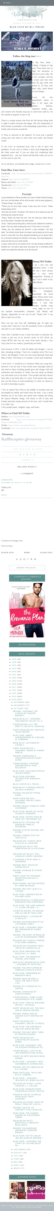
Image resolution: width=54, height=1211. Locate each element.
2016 (14, 690)
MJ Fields (37, 449)
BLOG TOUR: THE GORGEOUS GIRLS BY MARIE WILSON (27, 1028)
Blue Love (25, 449)
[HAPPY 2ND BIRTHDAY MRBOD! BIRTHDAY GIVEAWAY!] (18, 1190)
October (19, 708)
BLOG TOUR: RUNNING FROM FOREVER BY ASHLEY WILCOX (28, 1090)
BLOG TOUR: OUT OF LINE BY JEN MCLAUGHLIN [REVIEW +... (29, 1137)
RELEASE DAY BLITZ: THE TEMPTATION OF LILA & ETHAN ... (28, 849)
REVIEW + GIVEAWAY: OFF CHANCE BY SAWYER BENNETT (25, 713)
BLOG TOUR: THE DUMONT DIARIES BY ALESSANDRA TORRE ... (26, 1115)
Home (27, 552)
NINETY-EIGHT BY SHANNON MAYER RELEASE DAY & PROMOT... (26, 878)
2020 (14, 678)
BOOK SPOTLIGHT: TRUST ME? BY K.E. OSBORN (27, 1074)
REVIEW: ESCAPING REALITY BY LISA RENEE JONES (28, 923)
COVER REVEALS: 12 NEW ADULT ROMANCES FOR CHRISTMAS (29, 901)
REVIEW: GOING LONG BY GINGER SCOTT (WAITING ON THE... (28, 1016)
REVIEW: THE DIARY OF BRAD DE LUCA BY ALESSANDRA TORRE (29, 936)
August (18, 1153)
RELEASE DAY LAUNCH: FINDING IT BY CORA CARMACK (29, 942)
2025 (14, 662)
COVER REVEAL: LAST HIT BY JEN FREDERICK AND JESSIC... (29, 1052)
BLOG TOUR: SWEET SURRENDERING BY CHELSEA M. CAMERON (28, 737)
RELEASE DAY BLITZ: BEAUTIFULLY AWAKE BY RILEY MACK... (26, 1123)
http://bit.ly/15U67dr (21, 185)
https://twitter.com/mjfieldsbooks (21, 425)
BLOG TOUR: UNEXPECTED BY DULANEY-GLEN (27, 896)
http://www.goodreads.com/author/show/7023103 (31, 428)
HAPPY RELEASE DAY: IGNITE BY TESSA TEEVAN (28, 731)
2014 (14, 696)
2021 (14, 675)
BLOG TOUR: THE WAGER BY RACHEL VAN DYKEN (26, 958)
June (17, 1159)
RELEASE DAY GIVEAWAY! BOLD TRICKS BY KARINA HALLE (28, 947)
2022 (14, 671)
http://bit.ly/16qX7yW (17, 188)
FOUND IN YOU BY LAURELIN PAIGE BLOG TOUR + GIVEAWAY (27, 1097)
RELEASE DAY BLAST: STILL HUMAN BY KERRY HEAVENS (28, 855)
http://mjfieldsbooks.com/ (19, 416)
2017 (14, 687)
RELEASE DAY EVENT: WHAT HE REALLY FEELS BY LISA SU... (28, 1103)
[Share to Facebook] (23, 454)
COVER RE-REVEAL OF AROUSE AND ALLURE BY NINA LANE (28, 912)
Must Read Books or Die (22, 1206)
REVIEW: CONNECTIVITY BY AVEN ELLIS (26, 837)
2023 (14, 668)
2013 (14, 699)
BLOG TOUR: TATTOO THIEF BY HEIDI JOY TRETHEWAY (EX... (28, 818)
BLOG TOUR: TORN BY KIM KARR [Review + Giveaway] (28, 1004)
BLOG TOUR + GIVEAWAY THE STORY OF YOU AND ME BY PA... (27, 1143)
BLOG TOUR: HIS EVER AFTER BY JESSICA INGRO (29, 772)
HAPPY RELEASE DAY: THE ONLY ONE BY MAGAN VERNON (28, 1009)
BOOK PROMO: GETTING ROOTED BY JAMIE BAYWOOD (29, 885)
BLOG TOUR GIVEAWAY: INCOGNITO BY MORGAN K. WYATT (27, 779)
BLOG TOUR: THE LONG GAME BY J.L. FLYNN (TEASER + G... (29, 907)
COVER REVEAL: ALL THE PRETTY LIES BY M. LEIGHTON (28, 725)
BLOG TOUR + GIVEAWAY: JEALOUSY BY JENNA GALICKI (28, 1079)
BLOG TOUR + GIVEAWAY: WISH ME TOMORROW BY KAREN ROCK (28, 929)
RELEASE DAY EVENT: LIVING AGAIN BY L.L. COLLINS (27, 1085)
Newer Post (7, 552)
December (19, 702)
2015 (14, 693)
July (16, 1156)
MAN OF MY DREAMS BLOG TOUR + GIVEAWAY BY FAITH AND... (29, 963)
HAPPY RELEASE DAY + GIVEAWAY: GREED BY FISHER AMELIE (28, 750)
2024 (14, 665)
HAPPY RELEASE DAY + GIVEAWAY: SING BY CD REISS (28, 1022)
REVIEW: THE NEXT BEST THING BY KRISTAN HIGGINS (28, 1033)
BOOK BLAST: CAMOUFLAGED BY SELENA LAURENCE (28, 788)
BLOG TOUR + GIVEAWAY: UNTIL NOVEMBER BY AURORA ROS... (29, 1063)
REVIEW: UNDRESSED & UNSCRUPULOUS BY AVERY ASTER (27, 758)
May (16, 1162)
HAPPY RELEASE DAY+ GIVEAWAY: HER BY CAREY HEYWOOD (27, 801)
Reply (4, 495)
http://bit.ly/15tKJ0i (25, 182)
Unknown (7, 480)
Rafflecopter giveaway (21, 439)
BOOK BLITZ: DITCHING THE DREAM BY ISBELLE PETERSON (26, 824)
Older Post (46, 552)
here (38, 56)
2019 (14, 681)
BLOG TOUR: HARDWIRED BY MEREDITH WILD (27, 974)
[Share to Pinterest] (27, 454)
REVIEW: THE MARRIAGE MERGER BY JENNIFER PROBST (25, 1130)
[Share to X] (20, 454)
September (20, 1149)
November (20, 705)
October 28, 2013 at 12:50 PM (16, 482)
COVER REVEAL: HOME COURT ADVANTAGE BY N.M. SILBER (28, 998)
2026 (14, 659)
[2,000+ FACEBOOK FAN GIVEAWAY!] (36, 1190)
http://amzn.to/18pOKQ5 (19, 179)
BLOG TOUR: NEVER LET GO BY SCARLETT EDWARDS (28, 813)
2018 (14, 684)
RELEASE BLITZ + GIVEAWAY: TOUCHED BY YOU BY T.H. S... (28, 720)
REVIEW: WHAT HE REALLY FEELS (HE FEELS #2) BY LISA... (26, 981)
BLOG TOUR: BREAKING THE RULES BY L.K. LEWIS (26, 952)
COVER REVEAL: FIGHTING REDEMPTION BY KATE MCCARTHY (26, 766)
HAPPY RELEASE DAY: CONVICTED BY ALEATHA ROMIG (26, 1040)
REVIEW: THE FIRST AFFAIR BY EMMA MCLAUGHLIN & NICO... (28, 969)
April (17, 1165)
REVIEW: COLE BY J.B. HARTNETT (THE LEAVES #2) (27, 1109)
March (18, 1168)
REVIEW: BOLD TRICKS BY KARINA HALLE (25, 866)
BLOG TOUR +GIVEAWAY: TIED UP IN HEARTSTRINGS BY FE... (28, 1046)
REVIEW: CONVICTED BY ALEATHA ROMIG (25, 993)
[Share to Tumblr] (31, 454)
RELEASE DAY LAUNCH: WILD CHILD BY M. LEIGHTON (27, 842)
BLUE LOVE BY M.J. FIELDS (26, 784)
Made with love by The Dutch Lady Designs (32, 1206)
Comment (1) (27, 460)
